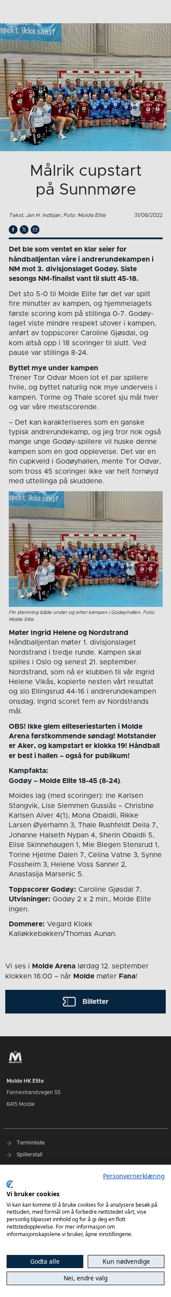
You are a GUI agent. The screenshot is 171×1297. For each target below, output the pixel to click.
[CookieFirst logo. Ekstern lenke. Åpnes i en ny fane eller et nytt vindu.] (10, 1184)
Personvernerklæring (133, 1176)
